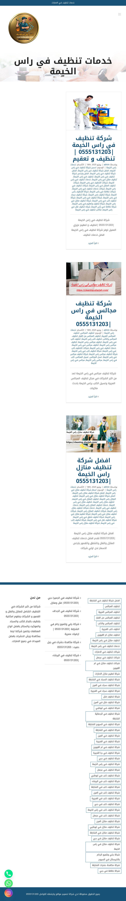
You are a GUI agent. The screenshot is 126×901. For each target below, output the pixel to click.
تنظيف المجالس (87, 333)
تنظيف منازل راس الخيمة (103, 502)
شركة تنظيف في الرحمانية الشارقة (107, 716)
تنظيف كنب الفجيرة (111, 629)
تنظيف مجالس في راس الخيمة (85, 345)
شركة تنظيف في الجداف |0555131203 (65, 613)
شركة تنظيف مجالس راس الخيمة (103, 354)
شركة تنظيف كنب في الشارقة (105, 787)
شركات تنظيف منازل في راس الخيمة (94, 512)
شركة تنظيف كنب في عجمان (106, 816)
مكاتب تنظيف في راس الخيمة (88, 210)
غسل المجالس (96, 357)
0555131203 (32, 894)
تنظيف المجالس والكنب (109, 623)
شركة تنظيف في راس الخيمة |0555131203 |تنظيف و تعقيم (94, 111)
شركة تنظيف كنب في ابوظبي (105, 776)
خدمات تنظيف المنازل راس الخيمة (93, 505)
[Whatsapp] (8, 883)
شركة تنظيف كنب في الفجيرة (106, 798)
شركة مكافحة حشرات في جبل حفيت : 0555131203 (63, 645)
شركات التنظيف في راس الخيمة (94, 183)
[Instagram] (8, 893)
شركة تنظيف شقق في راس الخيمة (88, 517)
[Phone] (8, 874)
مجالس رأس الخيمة (94, 360)
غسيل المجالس (82, 357)
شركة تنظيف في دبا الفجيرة (106, 753)
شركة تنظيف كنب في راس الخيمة (93, 199)
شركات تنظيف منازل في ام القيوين (107, 665)
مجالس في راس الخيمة (83, 361)
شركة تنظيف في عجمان (108, 770)
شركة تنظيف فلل (111, 697)
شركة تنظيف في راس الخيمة (89, 198)
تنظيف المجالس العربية (109, 612)
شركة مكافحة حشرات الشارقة (106, 865)
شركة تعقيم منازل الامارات (107, 674)
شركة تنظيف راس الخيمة (99, 195)
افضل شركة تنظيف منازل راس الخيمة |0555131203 (94, 434)
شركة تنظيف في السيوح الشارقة (104, 724)
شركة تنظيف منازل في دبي (106, 838)
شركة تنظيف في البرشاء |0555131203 (66, 658)
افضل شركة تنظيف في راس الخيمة (94, 172)
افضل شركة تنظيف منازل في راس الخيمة (97, 496)
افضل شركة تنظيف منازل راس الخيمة (89, 493)
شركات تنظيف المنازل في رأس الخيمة (94, 184)
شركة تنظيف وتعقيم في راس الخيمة (88, 204)
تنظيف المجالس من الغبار (90, 336)
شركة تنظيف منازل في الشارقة (105, 833)
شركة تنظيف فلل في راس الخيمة (102, 520)
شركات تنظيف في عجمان (108, 658)
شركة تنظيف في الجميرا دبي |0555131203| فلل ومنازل (63, 600)
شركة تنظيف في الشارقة (108, 730)
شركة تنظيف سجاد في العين (106, 685)
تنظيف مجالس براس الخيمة (90, 342)
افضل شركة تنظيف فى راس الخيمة (93, 171)
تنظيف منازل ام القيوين (108, 635)
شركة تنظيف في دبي (109, 758)
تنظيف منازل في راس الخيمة (104, 179)
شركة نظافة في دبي (110, 871)
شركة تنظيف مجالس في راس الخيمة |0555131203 (94, 279)
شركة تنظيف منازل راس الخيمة (86, 523)
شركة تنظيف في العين (109, 736)
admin (107, 165)
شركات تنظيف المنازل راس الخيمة (91, 511)
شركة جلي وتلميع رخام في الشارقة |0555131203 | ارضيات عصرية (64, 629)
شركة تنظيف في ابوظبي (108, 708)
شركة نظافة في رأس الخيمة (103, 207)
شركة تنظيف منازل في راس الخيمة (106, 846)
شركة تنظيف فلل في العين (107, 702)
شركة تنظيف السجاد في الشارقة (104, 679)
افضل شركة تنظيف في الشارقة (105, 601)
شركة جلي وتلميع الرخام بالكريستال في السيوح (108, 857)
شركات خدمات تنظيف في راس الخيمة (88, 189)
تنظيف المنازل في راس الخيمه (85, 499)
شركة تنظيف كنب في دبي (107, 804)
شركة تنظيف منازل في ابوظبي (105, 827)
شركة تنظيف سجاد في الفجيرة (105, 691)
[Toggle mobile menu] (119, 14)
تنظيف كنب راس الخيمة (92, 339)
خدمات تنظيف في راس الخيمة (103, 348)
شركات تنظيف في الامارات (107, 652)
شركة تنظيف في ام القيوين (106, 747)
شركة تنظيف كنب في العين (106, 793)
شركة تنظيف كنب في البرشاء (106, 781)
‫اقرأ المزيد (93, 243)
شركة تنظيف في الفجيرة (108, 741)
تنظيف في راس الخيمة (83, 177)
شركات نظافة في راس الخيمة (103, 192)
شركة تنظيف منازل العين (108, 821)
